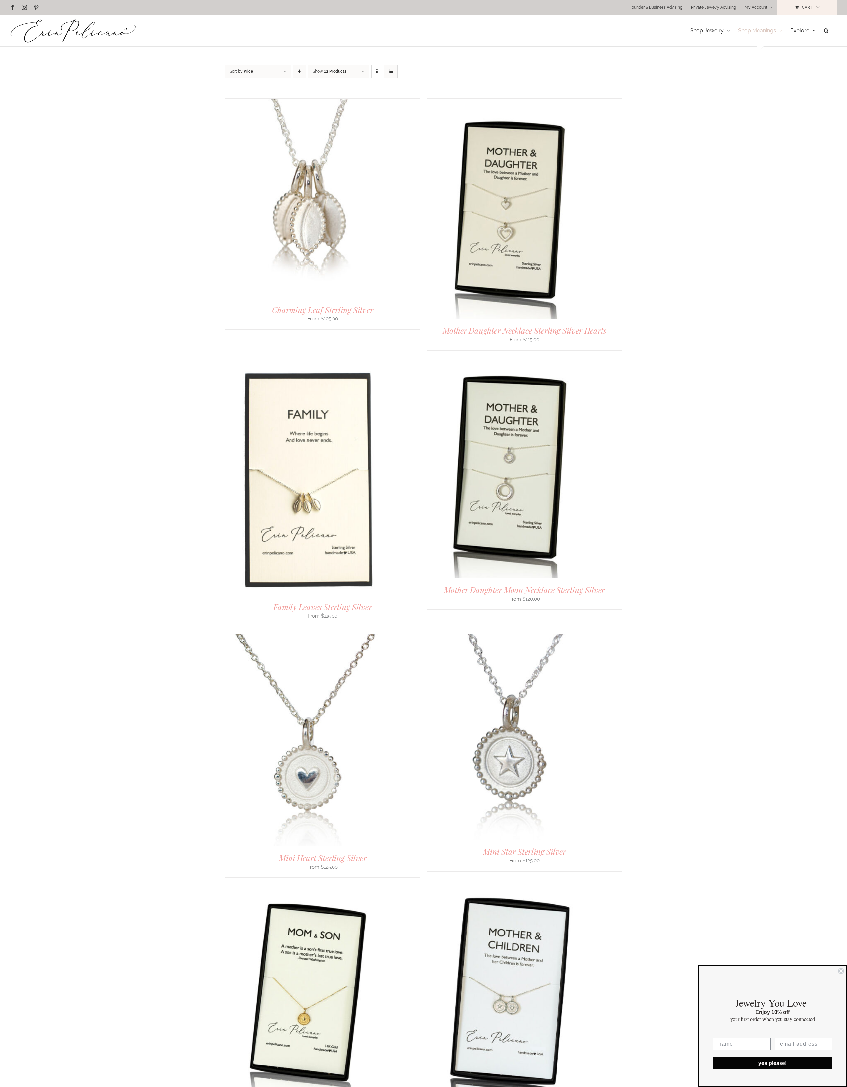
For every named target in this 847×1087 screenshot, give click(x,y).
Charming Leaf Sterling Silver (322, 309)
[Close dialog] (841, 971)
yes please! (772, 1063)
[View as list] (390, 71)
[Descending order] (299, 71)
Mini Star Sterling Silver (524, 851)
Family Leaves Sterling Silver (322, 606)
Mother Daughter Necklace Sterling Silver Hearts (524, 330)
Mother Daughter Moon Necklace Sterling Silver (524, 590)
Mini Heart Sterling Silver (323, 857)
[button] (826, 30)
